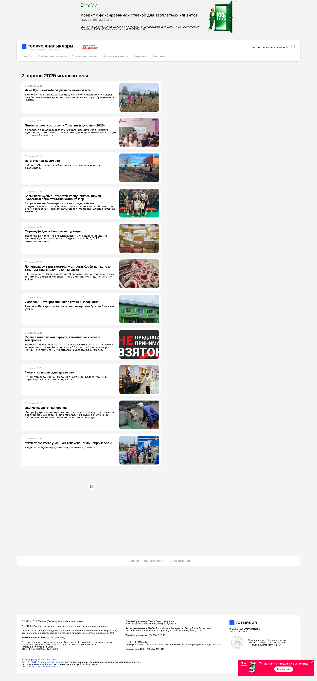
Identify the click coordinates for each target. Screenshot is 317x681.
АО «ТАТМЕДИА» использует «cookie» (43, 661)
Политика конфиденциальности (39, 666)
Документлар (153, 560)
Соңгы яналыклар (85, 56)
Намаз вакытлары (115, 56)
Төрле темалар (179, 560)
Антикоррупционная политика (39, 659)
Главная (133, 560)
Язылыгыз (283, 669)
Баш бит (28, 56)
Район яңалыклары (53, 56)
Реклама (158, 56)
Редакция (140, 56)
